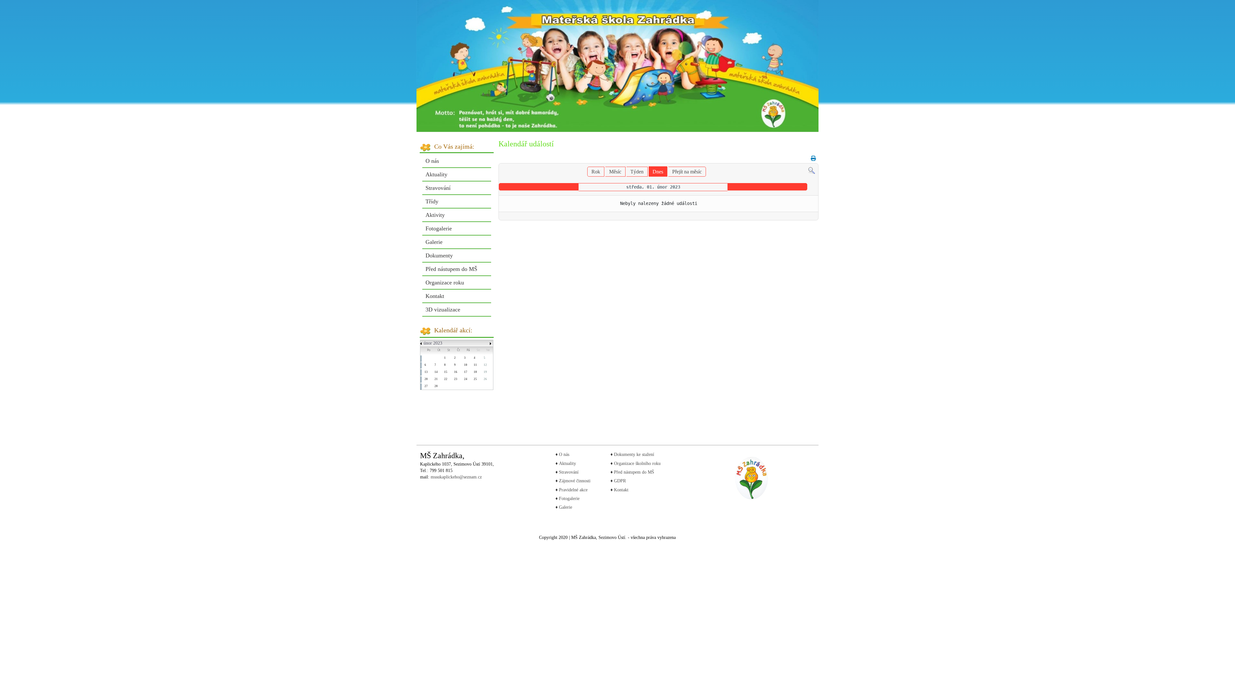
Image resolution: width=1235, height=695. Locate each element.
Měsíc (615, 171)
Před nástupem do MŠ (451, 269)
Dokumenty (439, 255)
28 (436, 386)
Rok (595, 171)
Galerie (434, 242)
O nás (432, 161)
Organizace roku (444, 282)
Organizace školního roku (637, 463)
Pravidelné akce (573, 489)
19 (485, 372)
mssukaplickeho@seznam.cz (456, 477)
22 (445, 379)
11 (475, 364)
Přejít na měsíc (687, 171)
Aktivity (435, 215)
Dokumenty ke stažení (634, 454)
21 (436, 379)
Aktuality (436, 174)
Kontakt (434, 296)
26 (485, 379)
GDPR (619, 480)
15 (445, 372)
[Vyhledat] (811, 170)
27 (426, 386)
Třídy (431, 201)
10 (465, 364)
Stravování (438, 188)
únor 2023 (433, 343)
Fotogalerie (438, 228)
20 (426, 379)
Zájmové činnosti (574, 480)
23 (455, 379)
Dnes (658, 171)
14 (436, 372)
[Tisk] (811, 158)
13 (426, 372)
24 (465, 379)
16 (455, 372)
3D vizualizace (442, 309)
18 (475, 372)
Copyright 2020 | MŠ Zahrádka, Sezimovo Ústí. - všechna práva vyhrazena (607, 537)
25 (475, 379)
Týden (637, 171)
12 (485, 364)
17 (465, 372)
